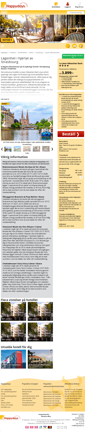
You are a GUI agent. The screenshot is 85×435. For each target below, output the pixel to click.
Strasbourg (39, 53)
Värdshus (25, 394)
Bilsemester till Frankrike (52, 396)
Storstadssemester (29, 403)
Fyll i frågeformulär (71, 400)
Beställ (70, 134)
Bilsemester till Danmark (52, 403)
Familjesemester (28, 405)
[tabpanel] (42, 29)
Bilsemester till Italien (51, 392)
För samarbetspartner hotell (9, 397)
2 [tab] (42, 40)
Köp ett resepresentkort (73, 394)
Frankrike (13, 53)
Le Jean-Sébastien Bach (52, 53)
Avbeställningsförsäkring (73, 403)
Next (76, 29)
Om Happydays (6, 389)
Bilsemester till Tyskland (52, 399)
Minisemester (27, 392)
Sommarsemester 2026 (30, 396)
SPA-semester (27, 400)
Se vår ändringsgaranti (73, 398)
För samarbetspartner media (9, 393)
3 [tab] (46, 40)
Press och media (7, 405)
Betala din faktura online (73, 396)
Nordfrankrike (22, 53)
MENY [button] (4, 12)
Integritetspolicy (44, 414)
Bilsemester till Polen (50, 405)
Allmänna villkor (46, 416)
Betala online (5, 403)
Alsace (31, 53)
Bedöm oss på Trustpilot (73, 389)
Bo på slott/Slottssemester (32, 389)
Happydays (4, 53)
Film (2, 400)
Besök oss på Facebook (73, 392)
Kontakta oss (5, 407)
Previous (8, 29)
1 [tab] (39, 40)
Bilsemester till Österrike (52, 394)
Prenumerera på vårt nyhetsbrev (72, 406)
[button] (3, 124)
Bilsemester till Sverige (51, 401)
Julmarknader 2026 (29, 398)
